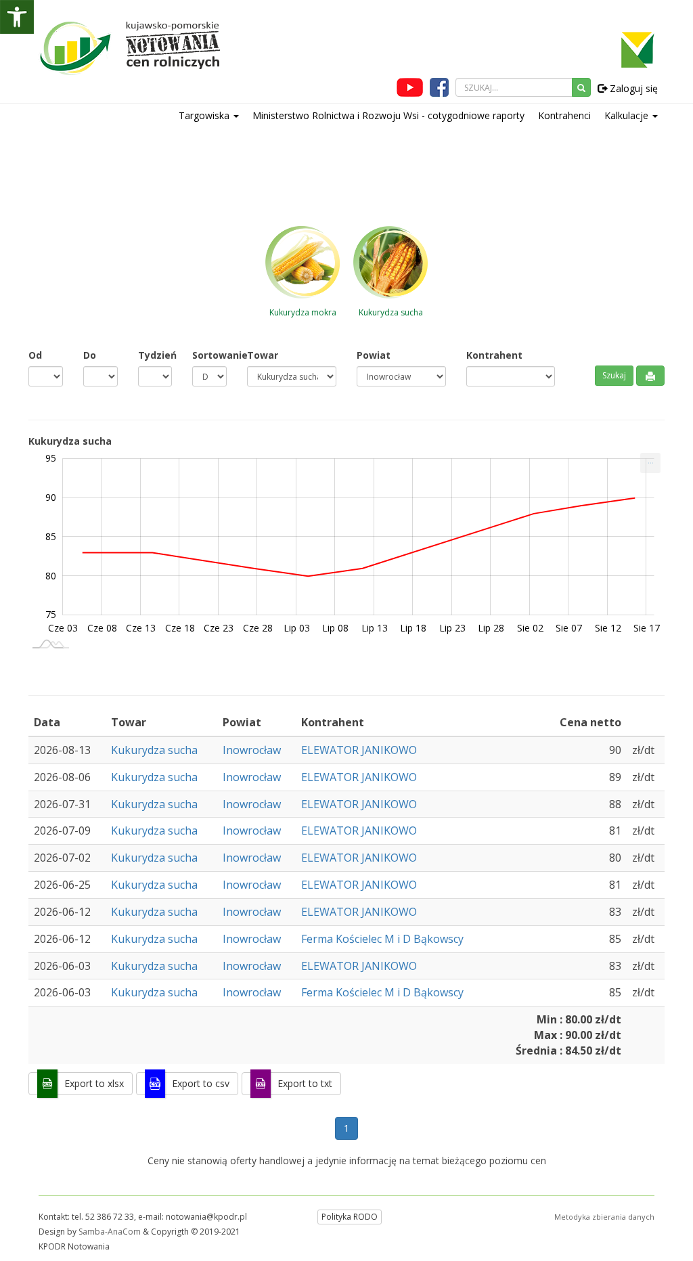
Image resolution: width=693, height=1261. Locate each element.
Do (89, 355)
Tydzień (155, 355)
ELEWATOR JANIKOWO (359, 750)
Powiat (373, 355)
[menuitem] (650, 463)
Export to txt (304, 1083)
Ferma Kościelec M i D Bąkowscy (382, 938)
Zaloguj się (632, 88)
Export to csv (200, 1083)
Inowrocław (252, 750)
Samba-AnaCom (110, 1231)
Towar (262, 355)
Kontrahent (494, 355)
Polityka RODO (349, 1216)
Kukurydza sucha (154, 750)
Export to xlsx (94, 1083)
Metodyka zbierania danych (604, 1217)
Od (35, 355)
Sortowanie (209, 355)
